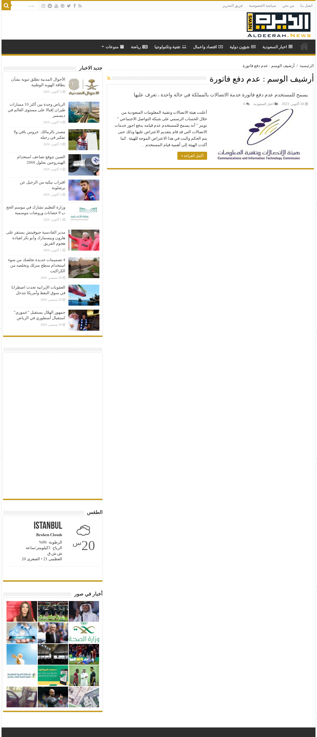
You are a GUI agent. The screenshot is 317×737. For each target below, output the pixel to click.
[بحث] (6, 5)
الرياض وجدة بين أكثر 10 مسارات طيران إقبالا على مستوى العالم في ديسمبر (36, 110)
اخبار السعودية (275, 46)
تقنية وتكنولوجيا (167, 46)
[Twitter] (69, 6)
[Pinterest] (62, 6)
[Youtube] (56, 6)
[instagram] (43, 6)
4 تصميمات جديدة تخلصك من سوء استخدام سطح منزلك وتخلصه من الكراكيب (36, 265)
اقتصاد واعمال (205, 46)
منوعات (112, 46)
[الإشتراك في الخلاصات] (109, 78)
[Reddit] (50, 6)
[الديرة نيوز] (278, 23)
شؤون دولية (240, 46)
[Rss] (80, 6)
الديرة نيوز (304, 46)
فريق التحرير (233, 5)
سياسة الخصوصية (262, 5)
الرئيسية (307, 65)
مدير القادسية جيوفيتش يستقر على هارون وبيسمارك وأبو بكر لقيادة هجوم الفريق (35, 238)
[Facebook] (74, 6)
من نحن (288, 5)
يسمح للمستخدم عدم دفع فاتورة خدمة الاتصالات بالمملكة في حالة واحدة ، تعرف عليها (221, 94)
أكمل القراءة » (192, 156)
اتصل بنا (306, 5)
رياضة (136, 46)
